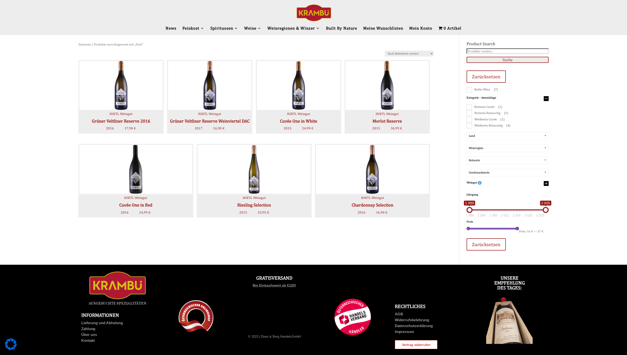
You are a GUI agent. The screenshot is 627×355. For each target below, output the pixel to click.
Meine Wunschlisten (383, 28)
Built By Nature (341, 28)
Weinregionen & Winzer (291, 28)
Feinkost (190, 28)
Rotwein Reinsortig (491, 113)
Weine (250, 28)
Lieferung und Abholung (102, 323)
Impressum (404, 332)
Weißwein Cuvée (489, 119)
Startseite (84, 44)
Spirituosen (221, 28)
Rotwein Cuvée (488, 107)
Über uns (89, 334)
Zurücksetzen (486, 76)
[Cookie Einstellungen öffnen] (11, 349)
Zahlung (88, 329)
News (171, 28)
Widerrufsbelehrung (412, 320)
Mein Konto (420, 28)
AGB (399, 314)
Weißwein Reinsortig (492, 125)
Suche (508, 59)
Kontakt (88, 340)
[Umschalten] (546, 99)
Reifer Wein (486, 89)
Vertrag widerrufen (416, 345)
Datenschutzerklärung (414, 326)
